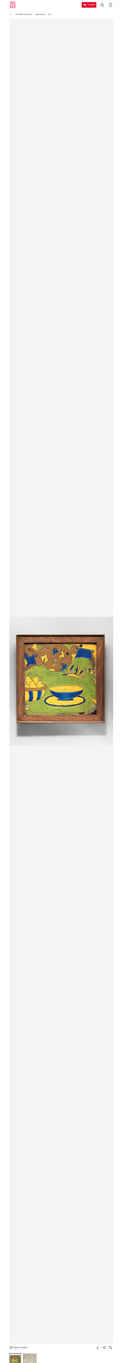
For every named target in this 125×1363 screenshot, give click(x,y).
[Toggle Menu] (110, 4)
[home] (10, 14)
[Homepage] (12, 5)
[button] (61, 681)
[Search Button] (102, 4)
